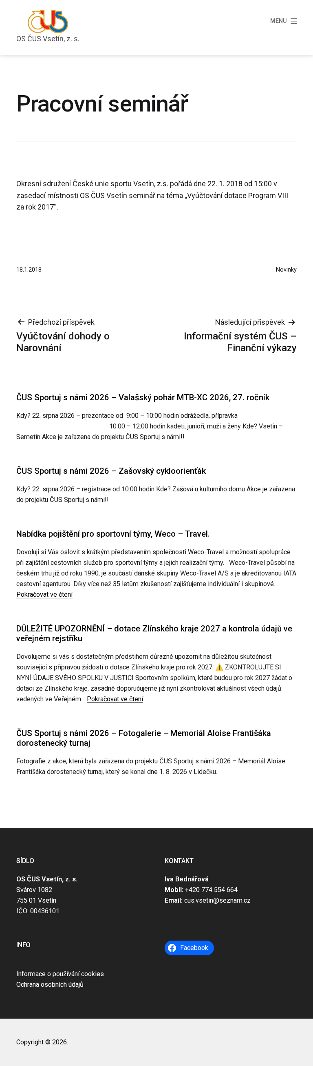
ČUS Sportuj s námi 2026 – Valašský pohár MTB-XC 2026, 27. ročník (142, 397)
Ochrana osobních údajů (50, 984)
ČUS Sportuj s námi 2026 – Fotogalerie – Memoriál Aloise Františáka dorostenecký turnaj (143, 738)
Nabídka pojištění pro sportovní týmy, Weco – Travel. (113, 534)
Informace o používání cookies (60, 974)
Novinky (286, 269)
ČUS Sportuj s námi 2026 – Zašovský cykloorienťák (111, 471)
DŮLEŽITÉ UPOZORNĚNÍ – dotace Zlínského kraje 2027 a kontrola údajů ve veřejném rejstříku (154, 633)
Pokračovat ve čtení (44, 594)
